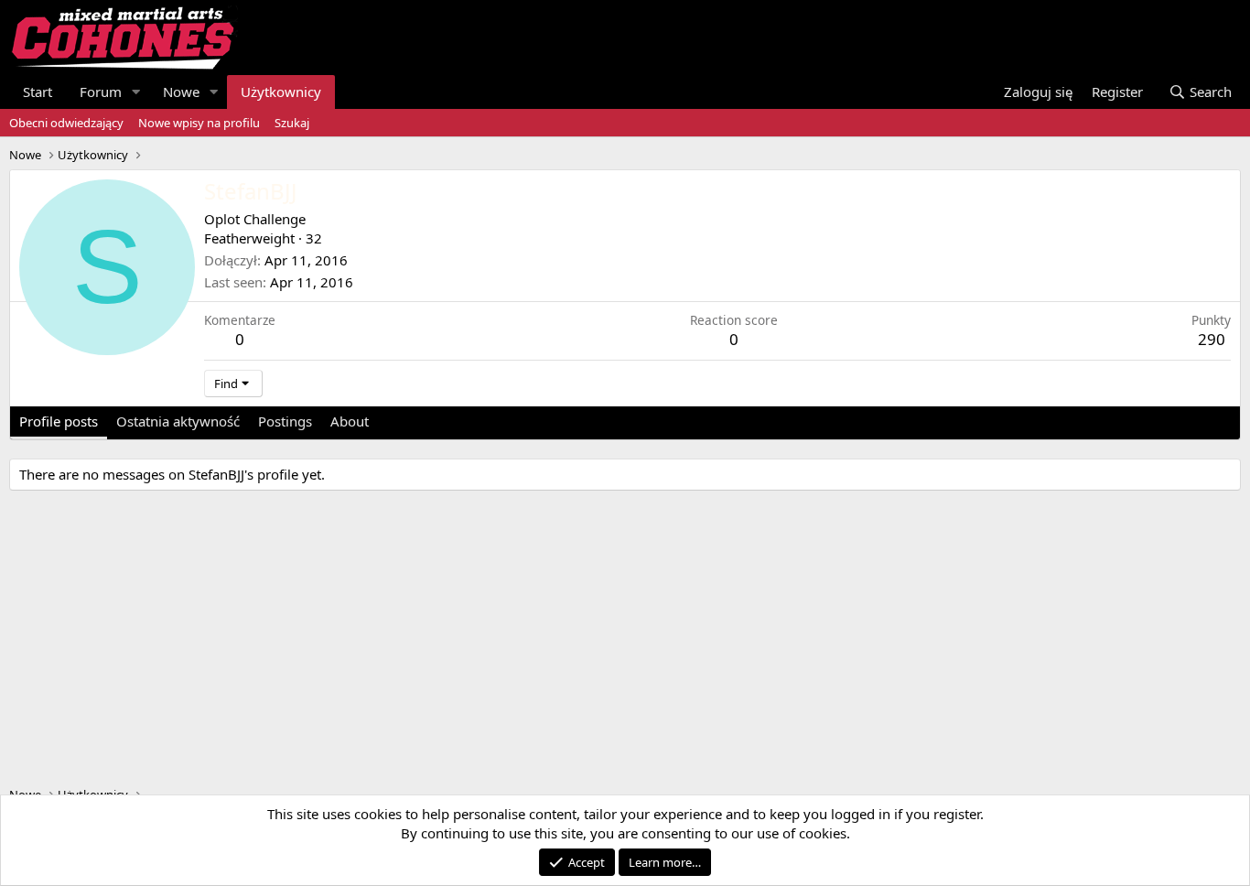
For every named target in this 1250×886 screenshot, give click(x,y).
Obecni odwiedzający (66, 122)
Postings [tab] (285, 421)
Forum (101, 91)
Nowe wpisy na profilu (199, 122)
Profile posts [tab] (58, 421)
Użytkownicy (281, 91)
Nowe (181, 91)
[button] (136, 92)
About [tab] (349, 421)
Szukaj (292, 122)
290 (1211, 339)
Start (37, 91)
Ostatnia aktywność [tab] (178, 421)
